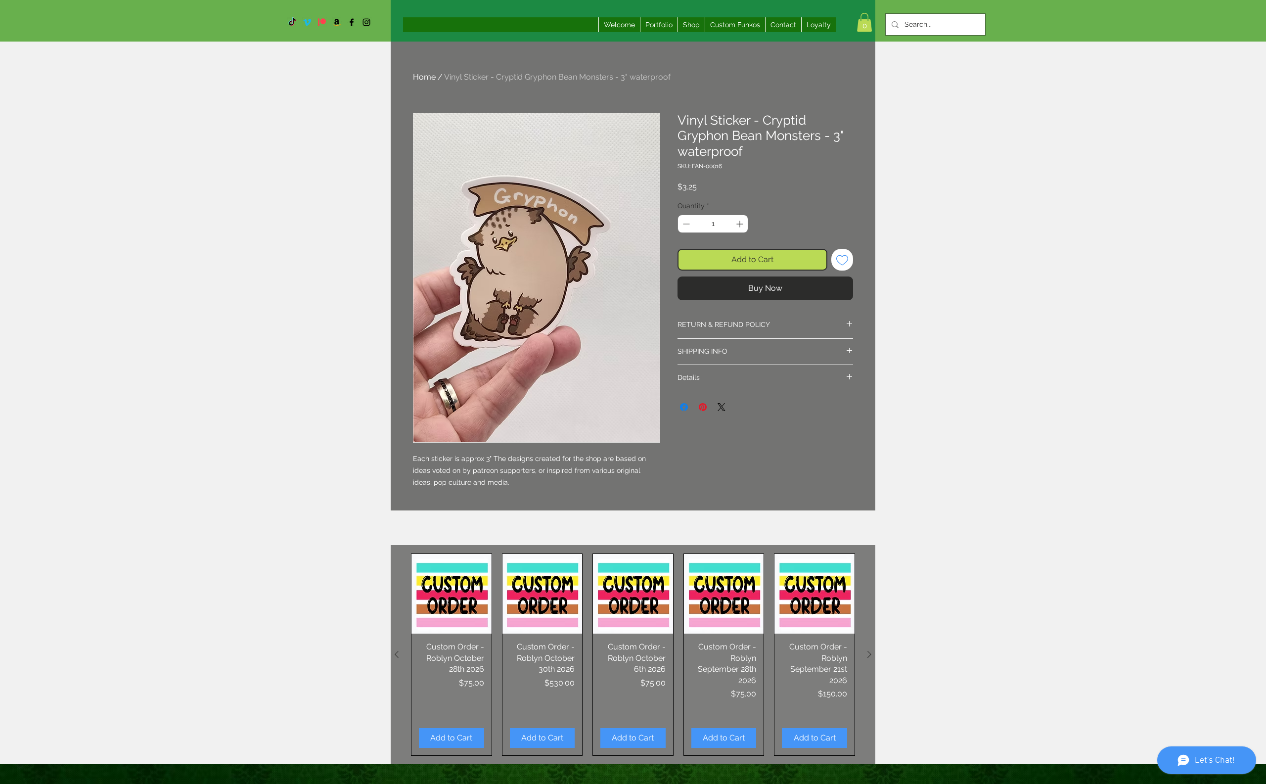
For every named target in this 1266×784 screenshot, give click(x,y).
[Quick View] (451, 594)
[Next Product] (869, 654)
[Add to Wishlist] (842, 260)
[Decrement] (685, 223)
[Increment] (740, 223)
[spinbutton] (712, 223)
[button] (864, 22)
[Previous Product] (397, 654)
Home (424, 77)
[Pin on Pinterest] (703, 407)
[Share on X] (721, 407)
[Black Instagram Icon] (366, 22)
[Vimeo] (307, 22)
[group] (633, 654)
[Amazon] (337, 22)
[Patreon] (322, 22)
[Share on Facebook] (684, 407)
